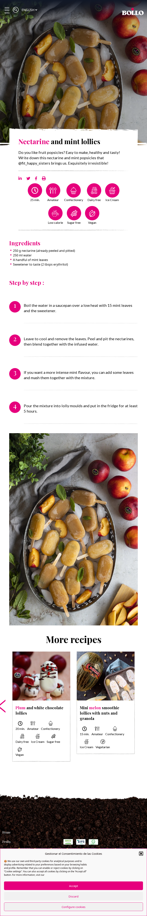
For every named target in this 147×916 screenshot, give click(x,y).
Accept (73, 886)
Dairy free (94, 200)
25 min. (35, 200)
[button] (141, 853)
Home (6, 832)
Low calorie (55, 222)
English (28, 10)
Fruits (6, 842)
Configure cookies (73, 907)
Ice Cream (112, 200)
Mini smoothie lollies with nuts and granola (99, 713)
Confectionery (73, 200)
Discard (73, 896)
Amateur (53, 200)
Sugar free (74, 222)
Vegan (92, 222)
